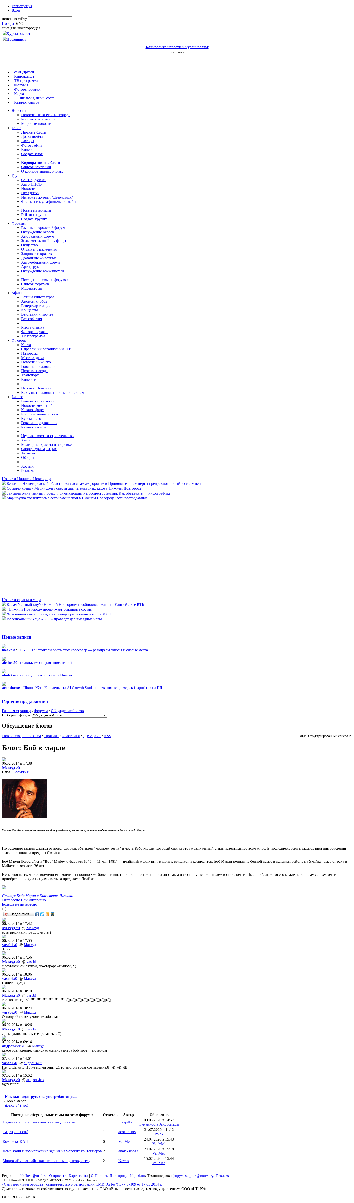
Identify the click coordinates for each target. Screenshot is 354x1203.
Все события (31, 319)
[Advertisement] (31, 548)
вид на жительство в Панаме (49, 675)
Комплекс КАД (15, 1141)
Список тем (31, 736)
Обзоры (27, 457)
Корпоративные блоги (39, 414)
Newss (123, 1161)
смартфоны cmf (15, 1132)
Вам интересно (33, 900)
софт (50, 98)
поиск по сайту (14, 19)
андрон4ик (33, 1063)
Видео (26, 149)
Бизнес (17, 397)
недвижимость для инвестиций (46, 663)
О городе (19, 340)
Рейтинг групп (33, 215)
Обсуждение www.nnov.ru (42, 271)
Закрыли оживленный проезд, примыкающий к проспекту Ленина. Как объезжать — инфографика (88, 493)
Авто (25, 440)
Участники (71, 736)
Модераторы (31, 288)
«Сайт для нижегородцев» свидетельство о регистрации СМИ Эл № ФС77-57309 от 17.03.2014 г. (82, 1184)
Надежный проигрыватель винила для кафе (39, 1122)
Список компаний (36, 167)
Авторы (27, 141)
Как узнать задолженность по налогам (52, 392)
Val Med (124, 1141)
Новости (19, 110)
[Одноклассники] (47, 914)
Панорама (29, 353)
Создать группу (34, 219)
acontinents (127, 1132)
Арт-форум (30, 267)
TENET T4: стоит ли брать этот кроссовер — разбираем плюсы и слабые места (83, 650)
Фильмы (27, 98)
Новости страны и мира (21, 600)
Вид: (302, 736)
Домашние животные (39, 258)
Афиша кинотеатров (38, 297)
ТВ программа (26, 81)
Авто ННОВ (31, 184)
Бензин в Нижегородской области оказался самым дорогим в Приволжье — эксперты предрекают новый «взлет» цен (104, 483)
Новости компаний (37, 405)
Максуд (32, 928)
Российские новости (38, 119)
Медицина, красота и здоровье (46, 444)
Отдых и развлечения (39, 249)
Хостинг (28, 466)
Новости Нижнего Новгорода (45, 115)
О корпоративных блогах (42, 171)
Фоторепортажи (27, 89)
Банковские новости (38, 401)
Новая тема (11, 736)
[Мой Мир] (52, 914)
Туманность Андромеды (159, 1124)
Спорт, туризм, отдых (39, 449)
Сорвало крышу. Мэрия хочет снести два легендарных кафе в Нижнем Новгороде (74, 488)
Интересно (11, 900)
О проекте (57, 1176)
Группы (18, 176)
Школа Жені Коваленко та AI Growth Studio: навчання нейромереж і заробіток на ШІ (92, 688)
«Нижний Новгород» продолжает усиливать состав (49, 609)
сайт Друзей (24, 72)
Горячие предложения (39, 366)
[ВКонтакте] (37, 914)
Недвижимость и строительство (47, 436)
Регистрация (22, 6)
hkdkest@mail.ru (33, 1176)
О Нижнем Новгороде (109, 1176)
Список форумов (35, 284)
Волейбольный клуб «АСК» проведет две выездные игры (54, 619)
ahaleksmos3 (128, 1151)
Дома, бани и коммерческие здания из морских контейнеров (52, 1151)
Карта (19, 94)
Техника (28, 453)
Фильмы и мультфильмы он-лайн (48, 202)
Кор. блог (137, 1176)
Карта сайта (78, 1176)
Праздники (30, 193)
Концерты (29, 310)
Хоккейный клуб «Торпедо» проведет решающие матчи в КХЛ (59, 614)
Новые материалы (36, 210)
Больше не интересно (19, 904)
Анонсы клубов (34, 301)
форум (178, 1176)
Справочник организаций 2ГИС (47, 349)
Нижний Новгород (36, 388)
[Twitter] (42, 914)
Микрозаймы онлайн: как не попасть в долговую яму (46, 1161)
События (21, 772)
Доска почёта (32, 136)
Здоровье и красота (37, 254)
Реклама (28, 470)
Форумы (21, 85)
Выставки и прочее (37, 314)
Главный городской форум (43, 228)
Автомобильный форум (40, 262)
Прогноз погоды (34, 371)
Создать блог (32, 154)
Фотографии (31, 145)
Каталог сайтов (26, 102)
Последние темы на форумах (45, 280)
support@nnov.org (199, 1176)
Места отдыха (32, 327)
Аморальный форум (37, 236)
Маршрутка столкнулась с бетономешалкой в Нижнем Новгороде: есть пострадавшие (77, 498)
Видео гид (29, 379)
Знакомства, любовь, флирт (43, 241)
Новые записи (16, 637)
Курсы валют (32, 418)
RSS (107, 736)
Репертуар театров (36, 306)
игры (40, 98)
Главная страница (16, 711)
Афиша (17, 293)
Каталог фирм (32, 410)
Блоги (16, 128)
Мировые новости (36, 123)
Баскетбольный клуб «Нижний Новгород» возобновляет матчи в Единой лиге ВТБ (75, 604)
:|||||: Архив (92, 736)
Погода (8, 23)
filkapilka (125, 1122)
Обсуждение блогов (37, 232)
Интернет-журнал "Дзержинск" (47, 197)
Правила (51, 736)
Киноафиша (24, 76)
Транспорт (30, 375)
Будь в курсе (177, 51)
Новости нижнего (36, 362)
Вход (16, 10)
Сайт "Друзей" (33, 180)
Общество (29, 245)
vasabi (31, 962)
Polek (159, 1134)
